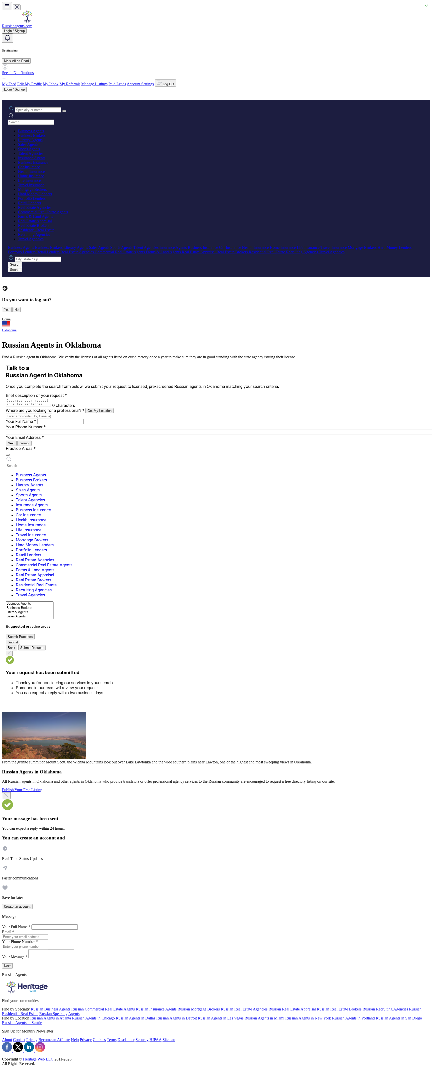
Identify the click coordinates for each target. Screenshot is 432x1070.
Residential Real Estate (36, 230)
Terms (111, 1039)
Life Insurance (29, 180)
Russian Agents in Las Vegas (221, 1018)
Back (11, 648)
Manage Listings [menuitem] (94, 84)
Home (6, 319)
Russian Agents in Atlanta (50, 1018)
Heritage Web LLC (38, 1059)
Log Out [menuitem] (168, 84)
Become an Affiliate (54, 1039)
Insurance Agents (31, 158)
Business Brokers (32, 135)
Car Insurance (29, 167)
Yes (7, 310)
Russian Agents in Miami (264, 1018)
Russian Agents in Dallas (135, 1018)
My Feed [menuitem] (9, 84)
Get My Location (100, 411)
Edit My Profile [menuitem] (29, 84)
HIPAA (156, 1039)
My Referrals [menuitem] (70, 84)
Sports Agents (29, 149)
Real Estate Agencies (34, 207)
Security (142, 1039)
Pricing (32, 1039)
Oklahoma (9, 330)
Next (11, 443)
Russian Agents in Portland (353, 1018)
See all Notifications (18, 73)
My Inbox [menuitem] (50, 84)
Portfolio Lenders (32, 198)
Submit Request (32, 648)
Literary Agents (30, 140)
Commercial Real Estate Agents (43, 212)
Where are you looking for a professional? (45, 410)
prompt (25, 443)
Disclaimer (126, 1039)
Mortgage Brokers (32, 189)
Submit (13, 642)
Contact (19, 1039)
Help (75, 1039)
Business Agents (31, 131)
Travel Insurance (31, 185)
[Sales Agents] (29, 616)
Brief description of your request (36, 395)
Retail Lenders (29, 203)
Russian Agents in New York (308, 1018)
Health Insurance (31, 171)
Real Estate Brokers (33, 225)
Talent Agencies (30, 153)
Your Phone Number (26, 426)
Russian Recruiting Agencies (385, 1009)
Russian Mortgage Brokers (199, 1009)
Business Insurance (33, 162)
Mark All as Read (16, 61)
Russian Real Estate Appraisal (292, 1009)
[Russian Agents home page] (27, 21)
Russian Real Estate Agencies (244, 1009)
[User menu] (4, 78)
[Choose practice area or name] (64, 111)
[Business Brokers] (29, 608)
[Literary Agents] (29, 612)
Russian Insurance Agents (156, 1009)
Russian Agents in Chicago (93, 1018)
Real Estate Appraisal (35, 221)
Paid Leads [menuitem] (117, 84)
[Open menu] (7, 6)
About (7, 1039)
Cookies (99, 1039)
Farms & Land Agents (35, 216)
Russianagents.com (17, 26)
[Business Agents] (29, 604)
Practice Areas (21, 448)
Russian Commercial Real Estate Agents (103, 1009)
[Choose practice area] (8, 455)
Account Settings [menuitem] (140, 84)
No (16, 310)
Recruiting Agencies (34, 234)
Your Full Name (21, 421)
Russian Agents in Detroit (176, 1018)
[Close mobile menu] (16, 7)
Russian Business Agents (50, 1009)
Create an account (17, 906)
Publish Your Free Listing (22, 790)
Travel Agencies (31, 239)
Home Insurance (31, 176)
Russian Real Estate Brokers (339, 1009)
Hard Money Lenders (35, 194)
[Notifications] (7, 38)
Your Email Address (25, 437)
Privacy (86, 1039)
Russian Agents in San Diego (399, 1018)
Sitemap (168, 1039)
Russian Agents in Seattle (22, 1022)
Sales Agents (28, 144)
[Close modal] (6, 795)
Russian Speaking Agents (59, 1013)
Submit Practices (20, 637)
